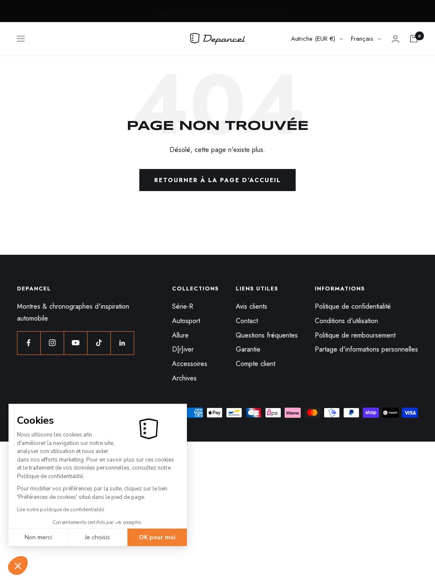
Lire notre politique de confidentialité (60, 509)
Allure (180, 335)
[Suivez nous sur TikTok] (98, 343)
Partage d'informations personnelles (366, 349)
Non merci (38, 537)
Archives (184, 378)
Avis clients (251, 306)
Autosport (186, 321)
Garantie (248, 349)
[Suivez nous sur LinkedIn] (122, 343)
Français (362, 38)
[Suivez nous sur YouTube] (75, 343)
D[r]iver (183, 349)
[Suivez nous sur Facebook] (28, 343)
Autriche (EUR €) (313, 38)
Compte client (255, 364)
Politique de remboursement (355, 335)
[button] (18, 565)
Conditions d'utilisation (346, 321)
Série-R (182, 306)
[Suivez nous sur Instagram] (52, 343)
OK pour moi (157, 537)
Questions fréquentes (267, 335)
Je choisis (97, 537)
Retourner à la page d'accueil (217, 180)
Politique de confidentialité (353, 306)
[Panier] (414, 38)
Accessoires (189, 364)
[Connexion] (395, 38)
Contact (247, 321)
